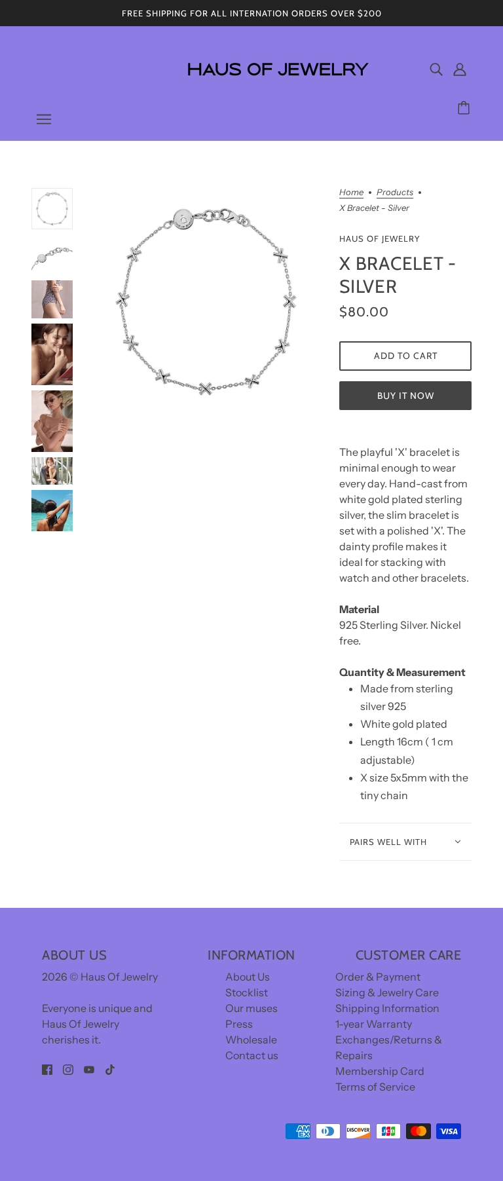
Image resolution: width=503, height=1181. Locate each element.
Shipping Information (387, 1008)
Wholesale (251, 1039)
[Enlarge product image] (206, 300)
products (395, 192)
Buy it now (405, 396)
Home (351, 192)
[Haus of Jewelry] (277, 85)
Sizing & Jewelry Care (387, 992)
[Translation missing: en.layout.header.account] (460, 69)
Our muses (251, 1008)
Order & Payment (377, 976)
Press (239, 1023)
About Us (247, 976)
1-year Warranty (373, 1023)
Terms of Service (375, 1086)
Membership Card (379, 1071)
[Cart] (466, 108)
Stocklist (246, 992)
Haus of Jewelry (379, 238)
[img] (436, 69)
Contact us (251, 1055)
